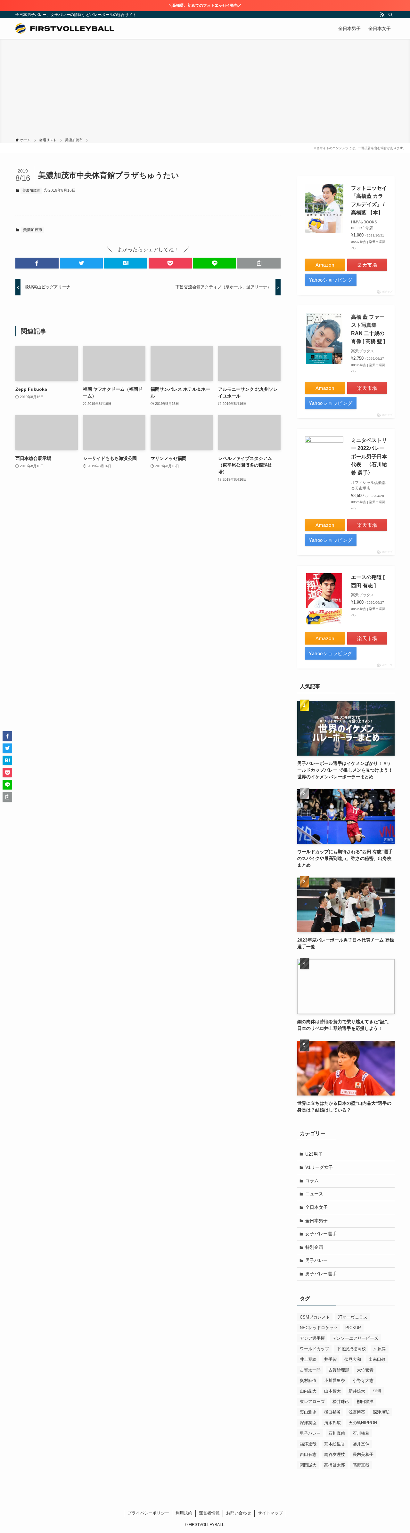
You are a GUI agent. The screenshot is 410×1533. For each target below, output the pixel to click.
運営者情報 (209, 1513)
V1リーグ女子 (319, 1167)
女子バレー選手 (321, 1233)
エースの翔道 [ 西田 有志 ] (368, 581)
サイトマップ (270, 1513)
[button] (37, 263)
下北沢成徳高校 (351, 1348)
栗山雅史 (308, 1412)
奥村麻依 (308, 1380)
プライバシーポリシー (148, 1513)
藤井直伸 (361, 1443)
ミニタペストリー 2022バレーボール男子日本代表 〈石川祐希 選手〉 (369, 456)
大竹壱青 (365, 1370)
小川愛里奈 (334, 1380)
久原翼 (379, 1348)
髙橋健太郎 (334, 1465)
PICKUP (353, 1327)
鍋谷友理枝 (334, 1454)
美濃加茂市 (31, 190)
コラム (312, 1180)
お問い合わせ (238, 1513)
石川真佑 (336, 1433)
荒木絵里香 (334, 1443)
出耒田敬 (377, 1359)
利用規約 (184, 1513)
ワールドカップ (314, 1348)
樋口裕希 (332, 1412)
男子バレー (316, 1260)
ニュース (314, 1193)
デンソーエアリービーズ (355, 1338)
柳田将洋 (365, 1401)
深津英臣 (308, 1422)
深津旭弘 (381, 1412)
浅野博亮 (356, 1412)
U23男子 (314, 1154)
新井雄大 (356, 1391)
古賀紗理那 (338, 1370)
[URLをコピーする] (259, 263)
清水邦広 (332, 1422)
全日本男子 (316, 1220)
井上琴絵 (308, 1359)
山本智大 (332, 1391)
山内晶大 (308, 1391)
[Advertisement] (205, 89)
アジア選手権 (312, 1338)
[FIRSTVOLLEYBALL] (64, 28)
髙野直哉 (361, 1465)
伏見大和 (352, 1359)
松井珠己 (340, 1401)
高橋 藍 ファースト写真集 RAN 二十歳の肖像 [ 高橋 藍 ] (368, 329)
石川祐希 (361, 1433)
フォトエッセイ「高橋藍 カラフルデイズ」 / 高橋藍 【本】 (369, 200)
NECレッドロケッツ (319, 1327)
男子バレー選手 (321, 1273)
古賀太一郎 (310, 1370)
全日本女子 (316, 1207)
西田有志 (308, 1454)
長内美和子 (363, 1454)
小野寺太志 (363, 1380)
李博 (377, 1391)
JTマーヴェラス (352, 1317)
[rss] (382, 14)
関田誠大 (308, 1465)
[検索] (390, 14)
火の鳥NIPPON (362, 1422)
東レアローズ (312, 1401)
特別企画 (314, 1247)
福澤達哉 (308, 1443)
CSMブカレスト (315, 1317)
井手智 (330, 1359)
